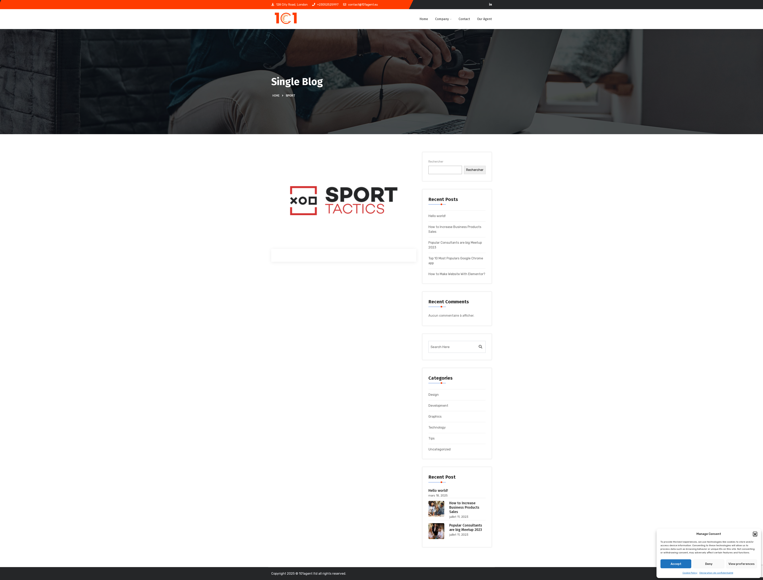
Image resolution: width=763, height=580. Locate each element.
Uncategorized (439, 449)
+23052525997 (328, 4)
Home (423, 19)
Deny (709, 564)
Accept (676, 564)
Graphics (435, 416)
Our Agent (484, 19)
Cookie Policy (690, 572)
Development (438, 405)
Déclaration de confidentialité (716, 572)
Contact (464, 19)
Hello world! (437, 216)
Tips (431, 438)
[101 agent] (296, 19)
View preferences (741, 564)
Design (433, 395)
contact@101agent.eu (363, 4)
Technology (437, 427)
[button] (755, 534)
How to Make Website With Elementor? (456, 274)
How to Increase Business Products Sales (464, 507)
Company (442, 19)
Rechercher (435, 161)
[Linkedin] (490, 4)
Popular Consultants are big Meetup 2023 (465, 527)
